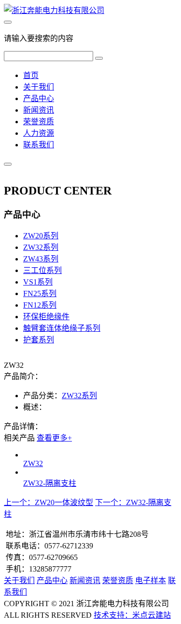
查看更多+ (54, 438)
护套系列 (38, 340)
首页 (31, 75)
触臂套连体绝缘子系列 (61, 328)
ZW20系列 (40, 236)
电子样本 (150, 580)
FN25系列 (39, 293)
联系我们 (38, 145)
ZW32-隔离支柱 (49, 483)
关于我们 (38, 87)
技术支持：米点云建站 (132, 615)
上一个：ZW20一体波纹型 (48, 502)
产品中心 (38, 98)
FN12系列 (39, 305)
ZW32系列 (40, 247)
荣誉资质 (38, 121)
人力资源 (38, 133)
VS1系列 (38, 282)
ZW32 (33, 463)
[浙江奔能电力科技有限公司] (54, 10)
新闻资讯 (38, 110)
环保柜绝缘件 (46, 316)
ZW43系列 (40, 259)
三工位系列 (42, 270)
